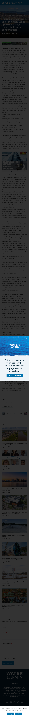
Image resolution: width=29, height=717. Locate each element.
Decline (18, 714)
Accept (10, 714)
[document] (14, 358)
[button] (26, 338)
